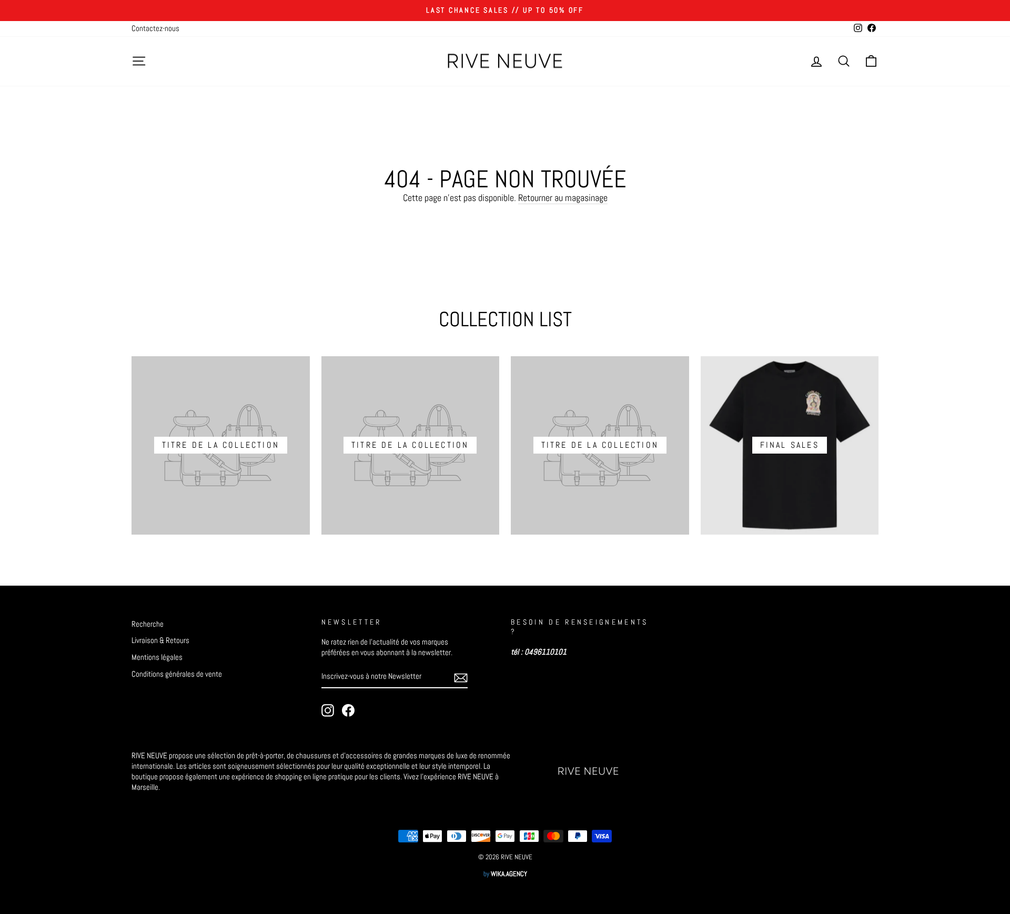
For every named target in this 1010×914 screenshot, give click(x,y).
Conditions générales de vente (177, 674)
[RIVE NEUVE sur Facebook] (348, 710)
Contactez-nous (155, 28)
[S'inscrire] (461, 677)
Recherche (148, 624)
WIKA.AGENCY (509, 874)
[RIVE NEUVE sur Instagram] (327, 710)
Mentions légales (157, 657)
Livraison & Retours (160, 640)
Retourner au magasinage (563, 198)
